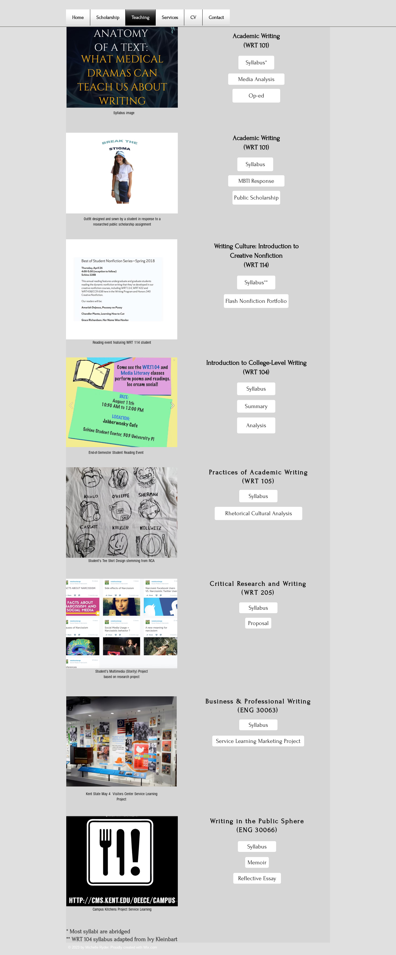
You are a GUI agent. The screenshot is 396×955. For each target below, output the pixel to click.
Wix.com (150, 947)
